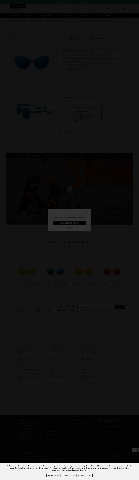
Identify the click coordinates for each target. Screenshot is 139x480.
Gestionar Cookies (84, 475)
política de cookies (80, 470)
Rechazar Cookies (69, 475)
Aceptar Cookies (53, 475)
